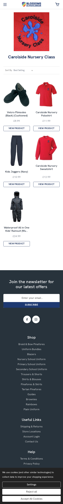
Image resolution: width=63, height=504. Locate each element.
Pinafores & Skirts (31, 384)
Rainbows (31, 404)
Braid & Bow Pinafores (31, 344)
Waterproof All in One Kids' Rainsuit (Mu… (16, 229)
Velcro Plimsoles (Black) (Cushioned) (16, 114)
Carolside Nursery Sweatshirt (46, 167)
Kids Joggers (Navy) (16, 171)
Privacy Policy (32, 463)
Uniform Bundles (31, 349)
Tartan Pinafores (31, 389)
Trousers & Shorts (31, 374)
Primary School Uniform (31, 364)
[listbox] (24, 70)
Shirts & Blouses (31, 379)
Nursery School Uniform (31, 359)
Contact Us (31, 441)
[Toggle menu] (4, 4)
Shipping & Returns (31, 426)
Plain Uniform (31, 409)
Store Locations (31, 431)
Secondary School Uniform (31, 369)
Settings (31, 484)
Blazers (31, 354)
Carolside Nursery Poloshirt (46, 114)
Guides (31, 394)
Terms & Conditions (31, 458)
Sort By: (8, 70)
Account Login (31, 436)
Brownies (31, 399)
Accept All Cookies (31, 498)
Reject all (31, 491)
